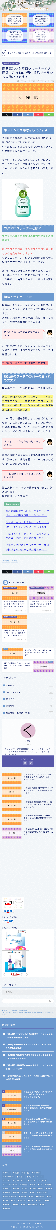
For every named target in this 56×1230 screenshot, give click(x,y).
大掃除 (7, 561)
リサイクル (32, 1181)
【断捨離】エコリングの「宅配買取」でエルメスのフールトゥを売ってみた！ (29, 1036)
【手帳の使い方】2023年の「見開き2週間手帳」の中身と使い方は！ (29, 1077)
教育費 (50, 1189)
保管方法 (24, 1185)
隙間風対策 (33, 1204)
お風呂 (17, 1173)
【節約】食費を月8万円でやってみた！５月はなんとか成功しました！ (29, 1046)
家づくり (29, 699)
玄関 (49, 1197)
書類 (32, 1193)
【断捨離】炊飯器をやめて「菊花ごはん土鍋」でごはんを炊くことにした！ (29, 1057)
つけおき (37, 1173)
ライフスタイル (29, 692)
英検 (31, 1201)
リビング (43, 1181)
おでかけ (7, 1173)
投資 (41, 1189)
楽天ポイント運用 (10, 1197)
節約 (13, 1201)
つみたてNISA (9, 1177)
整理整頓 (7, 1193)
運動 (24, 1204)
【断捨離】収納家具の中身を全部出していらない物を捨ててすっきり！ (29, 1067)
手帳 (25, 1189)
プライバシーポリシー (22, 1223)
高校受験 (7, 1208)
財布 (47, 1201)
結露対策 (22, 1201)
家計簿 (17, 1189)
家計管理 (29, 706)
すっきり (26, 1173)
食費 (43, 1204)
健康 (33, 1185)
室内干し (7, 1189)
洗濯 (32, 1197)
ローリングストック (11, 1185)
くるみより (29, 685)
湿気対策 (41, 1197)
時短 (15, 561)
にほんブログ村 (9, 917)
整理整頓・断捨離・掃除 (10, 63)
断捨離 (17, 1193)
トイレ (41, 1177)
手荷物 (33, 1189)
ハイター (7, 1181)
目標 (6, 1201)
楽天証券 (23, 1197)
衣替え (40, 1201)
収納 (41, 1185)
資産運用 (7, 1204)
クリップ (31, 1177)
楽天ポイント (43, 1193)
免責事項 (38, 1223)
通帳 (16, 1204)
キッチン (21, 1177)
